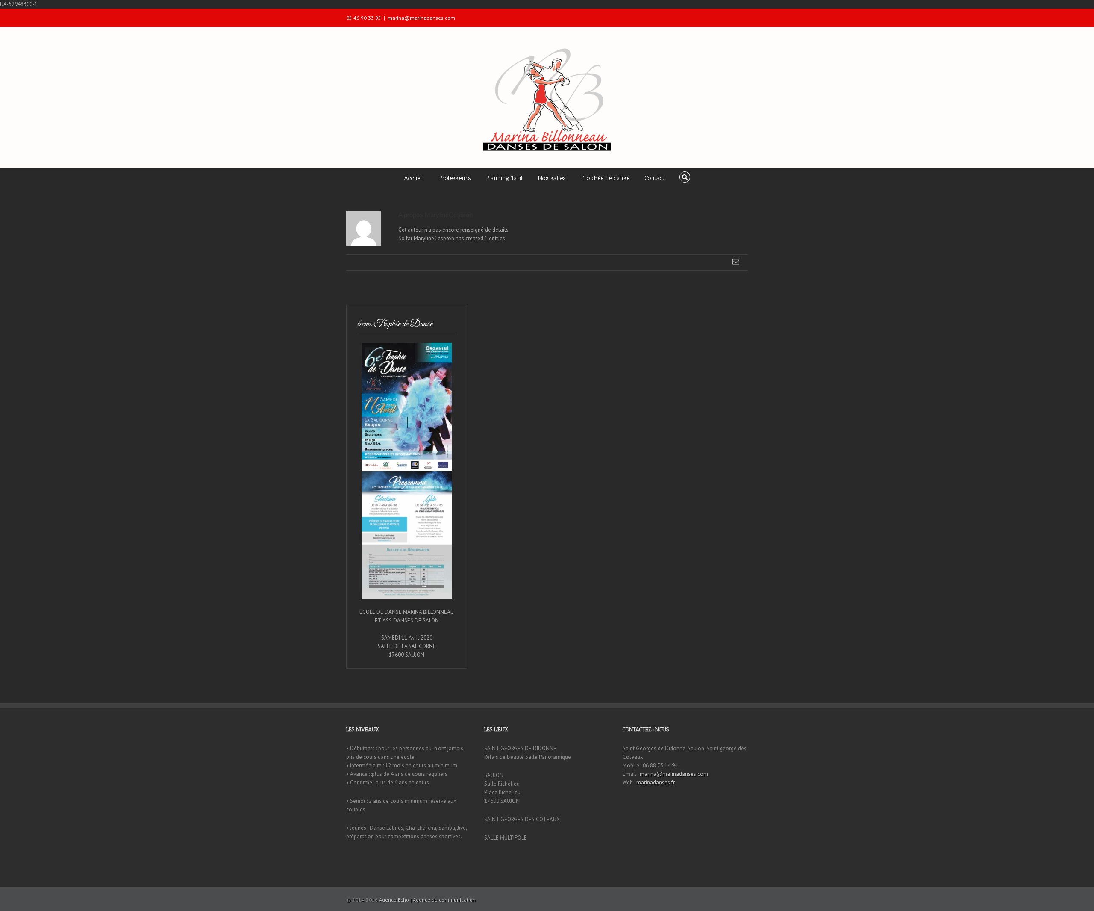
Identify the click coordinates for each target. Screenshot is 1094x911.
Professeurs (455, 178)
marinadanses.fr (655, 782)
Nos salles (552, 178)
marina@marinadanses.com (421, 18)
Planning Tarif (504, 178)
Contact (654, 178)
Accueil (414, 178)
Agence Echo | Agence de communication (427, 899)
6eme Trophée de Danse (394, 324)
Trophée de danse (605, 178)
